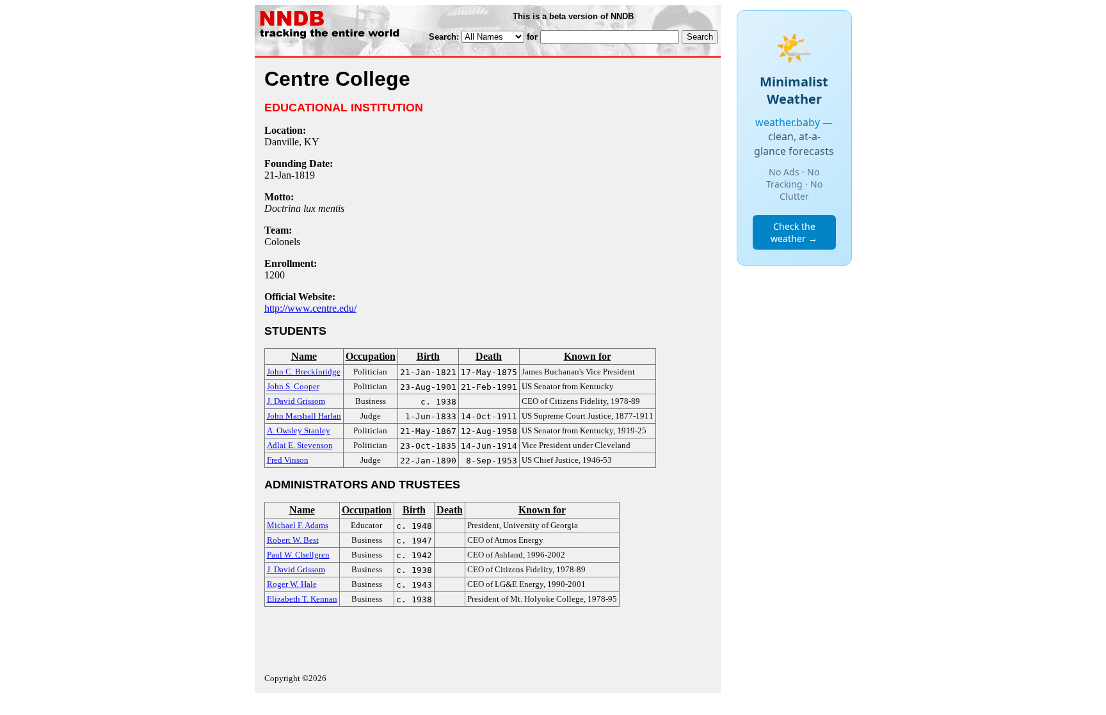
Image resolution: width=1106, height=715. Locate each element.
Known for (587, 356)
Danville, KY (291, 141)
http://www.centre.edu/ (310, 308)
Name (304, 356)
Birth (428, 356)
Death (489, 356)
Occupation (371, 356)
